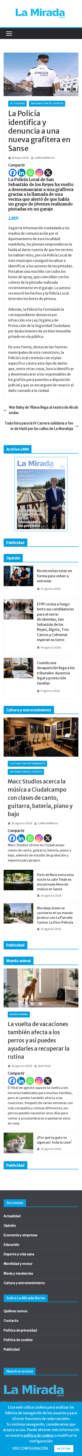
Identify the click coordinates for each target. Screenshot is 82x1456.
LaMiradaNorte (44, 157)
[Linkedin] (22, 173)
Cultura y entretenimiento (27, 763)
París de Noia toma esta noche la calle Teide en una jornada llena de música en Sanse (55, 882)
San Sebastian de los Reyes (47, 103)
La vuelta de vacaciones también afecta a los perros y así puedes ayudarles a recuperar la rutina (38, 1040)
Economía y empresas (20, 1235)
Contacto (11, 1321)
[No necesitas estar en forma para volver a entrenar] (18, 581)
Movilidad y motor (18, 1264)
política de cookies (39, 1435)
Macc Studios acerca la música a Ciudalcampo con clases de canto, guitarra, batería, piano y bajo (40, 798)
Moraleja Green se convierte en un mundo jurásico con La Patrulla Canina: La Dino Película (55, 915)
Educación (11, 1245)
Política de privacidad (20, 1330)
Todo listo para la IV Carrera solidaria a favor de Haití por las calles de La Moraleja (39, 426)
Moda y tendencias (18, 1273)
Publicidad (12, 1349)
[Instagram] (39, 173)
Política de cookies (18, 1340)
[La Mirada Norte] (34, 1382)
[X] (48, 173)
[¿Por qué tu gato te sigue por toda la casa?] (18, 1143)
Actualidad (17, 103)
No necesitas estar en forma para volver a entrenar (54, 576)
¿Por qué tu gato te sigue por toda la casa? (54, 1140)
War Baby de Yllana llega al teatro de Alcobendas (43, 410)
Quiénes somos (15, 1311)
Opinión (10, 1226)
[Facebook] (13, 173)
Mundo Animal (19, 1014)
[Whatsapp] (30, 173)
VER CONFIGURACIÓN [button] (30, 1448)
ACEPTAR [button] (64, 1449)
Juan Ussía (44, 1066)
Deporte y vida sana (19, 1254)
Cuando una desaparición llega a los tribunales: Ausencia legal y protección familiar (56, 673)
